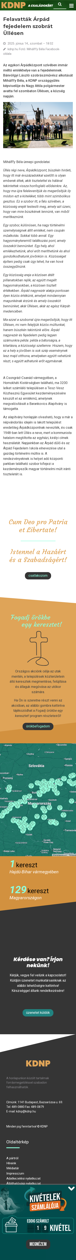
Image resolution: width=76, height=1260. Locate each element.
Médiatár (12, 1168)
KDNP (38, 1063)
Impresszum (15, 1173)
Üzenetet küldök (38, 1013)
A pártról (12, 1158)
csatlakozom (38, 576)
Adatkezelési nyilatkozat (23, 1178)
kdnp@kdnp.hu (26, 1111)
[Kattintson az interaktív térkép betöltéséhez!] (38, 799)
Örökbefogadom (38, 726)
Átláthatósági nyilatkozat (23, 1183)
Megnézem (38, 1244)
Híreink (11, 1163)
